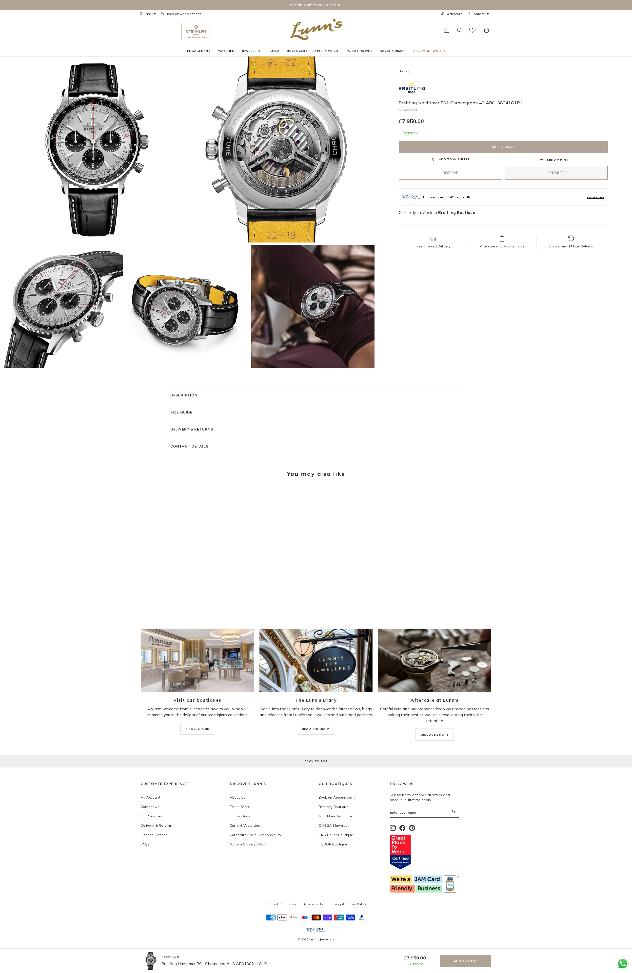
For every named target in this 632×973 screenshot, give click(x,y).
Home (403, 71)
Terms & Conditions (281, 904)
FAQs (145, 844)
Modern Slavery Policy (248, 844)
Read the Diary (316, 728)
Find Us (151, 14)
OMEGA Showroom (335, 825)
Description (184, 395)
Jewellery (251, 51)
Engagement (199, 51)
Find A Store (197, 728)
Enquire (556, 173)
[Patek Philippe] (196, 31)
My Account (150, 797)
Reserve (450, 173)
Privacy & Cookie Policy (348, 904)
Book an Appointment (183, 14)
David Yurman (393, 51)
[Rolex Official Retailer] (161, 31)
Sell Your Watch (429, 51)
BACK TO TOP (316, 761)
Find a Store (240, 807)
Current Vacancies (245, 825)
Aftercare (454, 14)
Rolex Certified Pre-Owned (312, 51)
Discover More (434, 734)
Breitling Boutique (333, 807)
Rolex (273, 51)
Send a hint (557, 159)
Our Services (151, 816)
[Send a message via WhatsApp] (623, 964)
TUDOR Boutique (333, 844)
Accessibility (313, 904)
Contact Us (481, 14)
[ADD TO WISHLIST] (147, 496)
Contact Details (189, 446)
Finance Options (154, 835)
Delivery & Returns (191, 429)
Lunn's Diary (240, 816)
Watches (226, 51)
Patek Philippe (359, 51)
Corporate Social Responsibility (255, 835)
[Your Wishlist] (472, 30)
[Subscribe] (455, 812)
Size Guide (181, 412)
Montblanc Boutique (335, 816)
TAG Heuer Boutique (336, 835)
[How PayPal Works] (361, 919)
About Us (237, 797)
